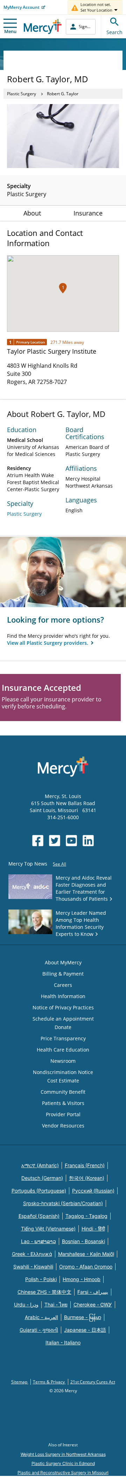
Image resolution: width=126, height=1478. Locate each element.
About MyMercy (63, 962)
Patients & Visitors (63, 1103)
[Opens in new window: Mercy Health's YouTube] (71, 840)
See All (59, 864)
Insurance (88, 213)
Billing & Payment (63, 973)
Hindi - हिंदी (93, 1229)
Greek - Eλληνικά (32, 1254)
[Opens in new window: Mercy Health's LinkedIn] (88, 840)
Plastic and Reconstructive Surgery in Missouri (63, 1472)
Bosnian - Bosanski (83, 1241)
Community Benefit (63, 1091)
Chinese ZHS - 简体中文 (44, 1292)
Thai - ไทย (56, 1304)
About (32, 213)
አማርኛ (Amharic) (40, 1165)
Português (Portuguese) (39, 1191)
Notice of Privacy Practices (63, 1007)
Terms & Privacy (49, 1382)
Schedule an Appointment (63, 1018)
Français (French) (85, 1165)
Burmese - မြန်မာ (82, 1317)
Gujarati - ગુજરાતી (39, 1330)
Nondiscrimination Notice (63, 1072)
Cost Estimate (63, 1080)
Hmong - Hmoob (81, 1279)
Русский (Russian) (93, 1191)
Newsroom (63, 1061)
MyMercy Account (22, 7)
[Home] (43, 26)
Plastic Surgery (21, 94)
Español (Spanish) (39, 1216)
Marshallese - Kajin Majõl (86, 1254)
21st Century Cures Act (92, 1382)
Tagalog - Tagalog (86, 1216)
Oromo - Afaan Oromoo (85, 1267)
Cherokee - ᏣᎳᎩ (93, 1304)
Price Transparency (63, 1038)
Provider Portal (63, 1114)
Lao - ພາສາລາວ (38, 1241)
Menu (10, 31)
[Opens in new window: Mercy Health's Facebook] (37, 840)
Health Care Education (63, 1049)
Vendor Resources (63, 1125)
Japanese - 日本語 (85, 1330)
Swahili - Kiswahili (33, 1267)
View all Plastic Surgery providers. (48, 643)
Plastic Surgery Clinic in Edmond (63, 1463)
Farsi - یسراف (92, 1292)
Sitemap (19, 1382)
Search (114, 32)
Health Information (63, 996)
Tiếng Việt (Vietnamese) (48, 1229)
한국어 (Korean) (86, 1178)
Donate (63, 1027)
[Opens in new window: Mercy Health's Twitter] (54, 840)
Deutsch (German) (42, 1178)
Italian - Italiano (63, 1342)
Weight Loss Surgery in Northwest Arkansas (63, 1454)
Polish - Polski (41, 1279)
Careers (63, 985)
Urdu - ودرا (26, 1304)
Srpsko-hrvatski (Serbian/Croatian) (63, 1203)
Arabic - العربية (41, 1317)
